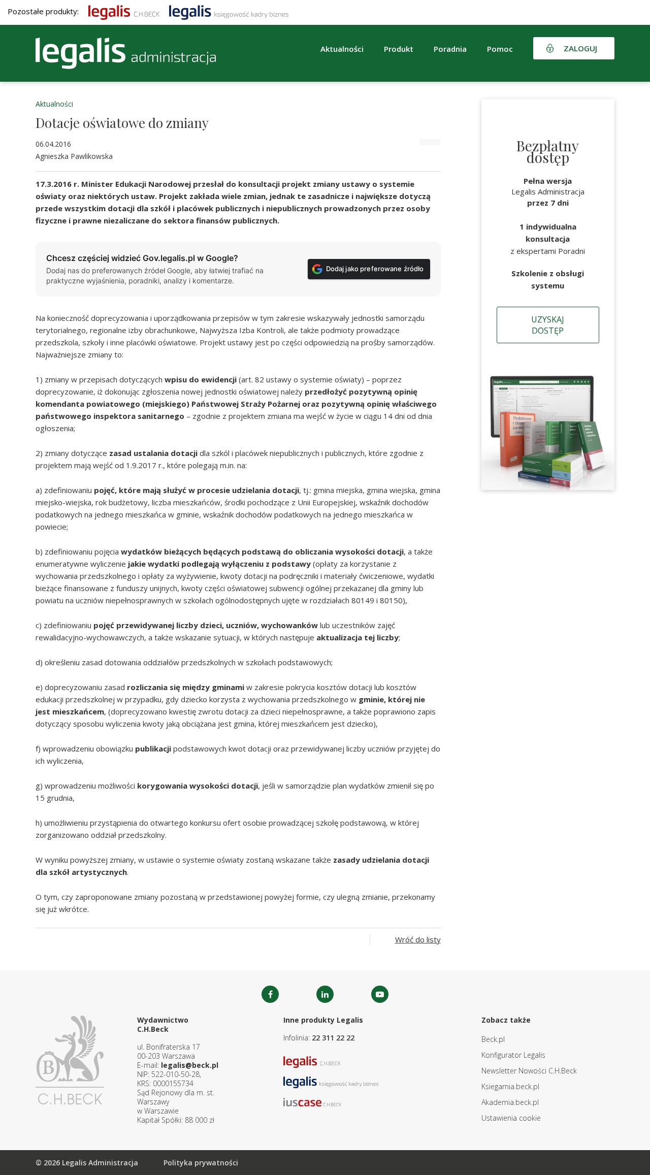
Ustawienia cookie (511, 1118)
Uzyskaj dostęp (547, 325)
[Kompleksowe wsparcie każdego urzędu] (126, 53)
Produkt (398, 49)
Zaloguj (580, 48)
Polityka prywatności (201, 1162)
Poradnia (450, 49)
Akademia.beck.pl (510, 1102)
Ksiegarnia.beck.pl (510, 1086)
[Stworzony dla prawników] (123, 11)
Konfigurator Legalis (513, 1055)
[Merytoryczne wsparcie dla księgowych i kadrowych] (228, 11)
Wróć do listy (418, 939)
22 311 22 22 (333, 1037)
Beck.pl (493, 1039)
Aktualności (54, 104)
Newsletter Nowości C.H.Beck (529, 1070)
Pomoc (500, 49)
